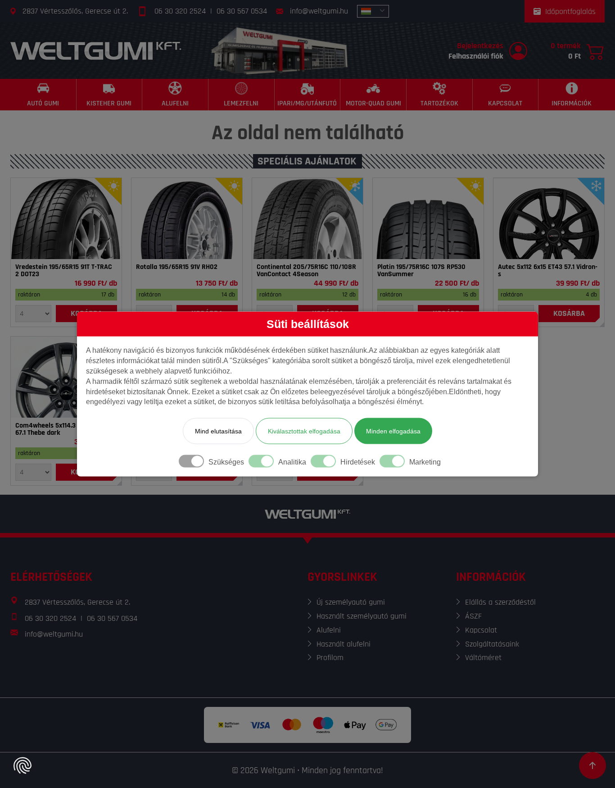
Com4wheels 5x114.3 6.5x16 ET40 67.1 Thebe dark (63, 429)
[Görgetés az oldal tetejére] (592, 765)
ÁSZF (473, 616)
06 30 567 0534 (242, 11)
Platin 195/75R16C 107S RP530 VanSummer (421, 271)
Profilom (330, 657)
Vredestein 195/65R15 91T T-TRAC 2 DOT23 (63, 271)
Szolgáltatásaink (492, 644)
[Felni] (548, 218)
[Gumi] (66, 218)
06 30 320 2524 (180, 11)
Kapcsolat (481, 630)
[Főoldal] (95, 50)
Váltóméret (483, 657)
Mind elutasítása (218, 431)
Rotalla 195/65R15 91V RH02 (176, 267)
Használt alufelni (344, 644)
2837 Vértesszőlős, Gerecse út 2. (75, 11)
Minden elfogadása (393, 431)
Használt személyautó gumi (362, 616)
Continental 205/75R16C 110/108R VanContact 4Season (306, 271)
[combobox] (373, 11)
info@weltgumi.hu (319, 11)
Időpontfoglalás (570, 11)
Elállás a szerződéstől (500, 602)
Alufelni (329, 630)
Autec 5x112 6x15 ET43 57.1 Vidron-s (547, 271)
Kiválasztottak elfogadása (304, 431)
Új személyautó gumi (351, 602)
